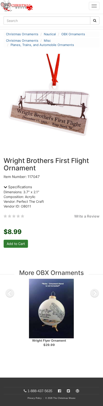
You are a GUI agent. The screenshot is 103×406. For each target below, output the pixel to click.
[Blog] (77, 391)
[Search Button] (94, 20)
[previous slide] (10, 293)
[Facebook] (59, 391)
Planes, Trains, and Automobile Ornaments (42, 45)
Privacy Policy (35, 398)
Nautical (50, 34)
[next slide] (94, 293)
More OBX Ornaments (51, 272)
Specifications (19, 187)
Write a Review (86, 216)
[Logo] (18, 6)
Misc (47, 40)
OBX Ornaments (73, 34)
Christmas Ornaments (22, 34)
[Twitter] (68, 391)
